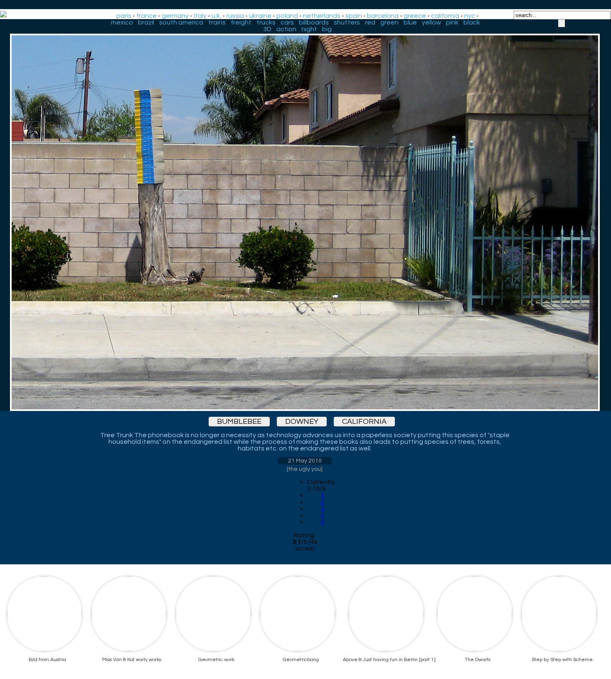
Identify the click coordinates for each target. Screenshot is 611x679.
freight (241, 22)
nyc (469, 15)
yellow (431, 22)
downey (301, 422)
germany (175, 15)
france (146, 15)
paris (123, 15)
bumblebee (239, 422)
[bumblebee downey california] (305, 215)
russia (235, 15)
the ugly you (304, 469)
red (370, 22)
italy (200, 15)
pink (452, 22)
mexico (122, 22)
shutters (347, 22)
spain (353, 15)
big (327, 29)
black (471, 22)
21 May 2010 (305, 461)
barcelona (383, 15)
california (445, 15)
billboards (314, 22)
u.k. (216, 15)
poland (287, 15)
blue (410, 22)
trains (217, 22)
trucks (266, 22)
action (286, 29)
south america (181, 22)
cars (287, 22)
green (389, 22)
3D (267, 29)
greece (415, 15)
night (309, 29)
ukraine (260, 15)
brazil (146, 22)
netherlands (321, 15)
